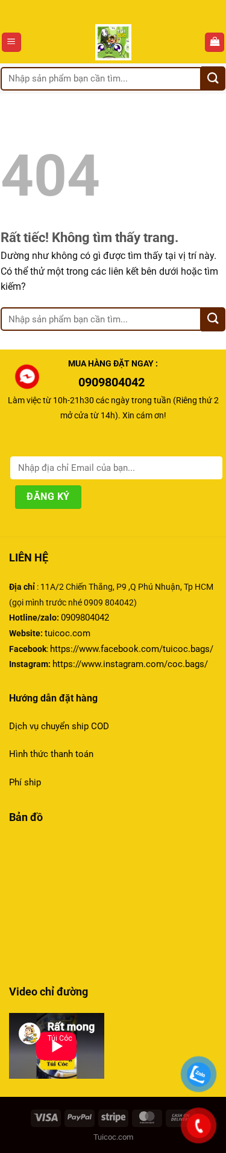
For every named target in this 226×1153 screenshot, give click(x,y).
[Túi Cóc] (113, 42)
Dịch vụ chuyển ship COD (59, 726)
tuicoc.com (67, 633)
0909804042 (85, 617)
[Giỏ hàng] (214, 43)
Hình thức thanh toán (52, 754)
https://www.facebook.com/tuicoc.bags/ (131, 649)
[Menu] (11, 43)
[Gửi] (213, 78)
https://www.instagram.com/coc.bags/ (130, 664)
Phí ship (25, 782)
